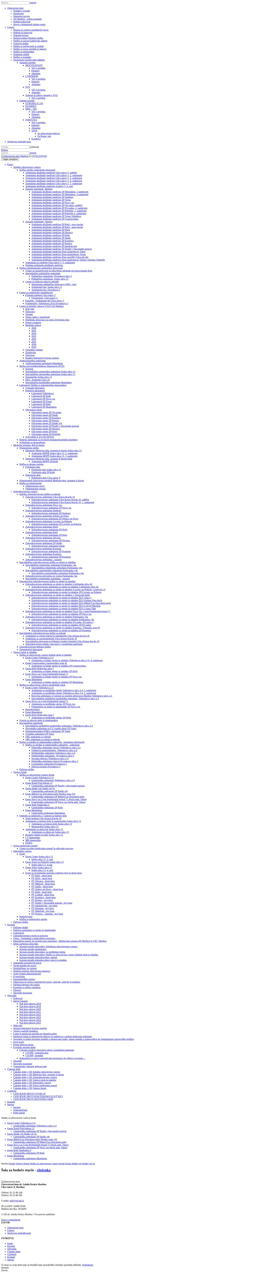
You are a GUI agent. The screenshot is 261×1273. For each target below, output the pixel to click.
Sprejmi (5, 1267)
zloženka (44, 1170)
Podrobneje (87, 1265)
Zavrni (4, 1270)
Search (33, 2)
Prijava (4, 150)
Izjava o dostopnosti (10, 1220)
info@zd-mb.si (17, 1200)
